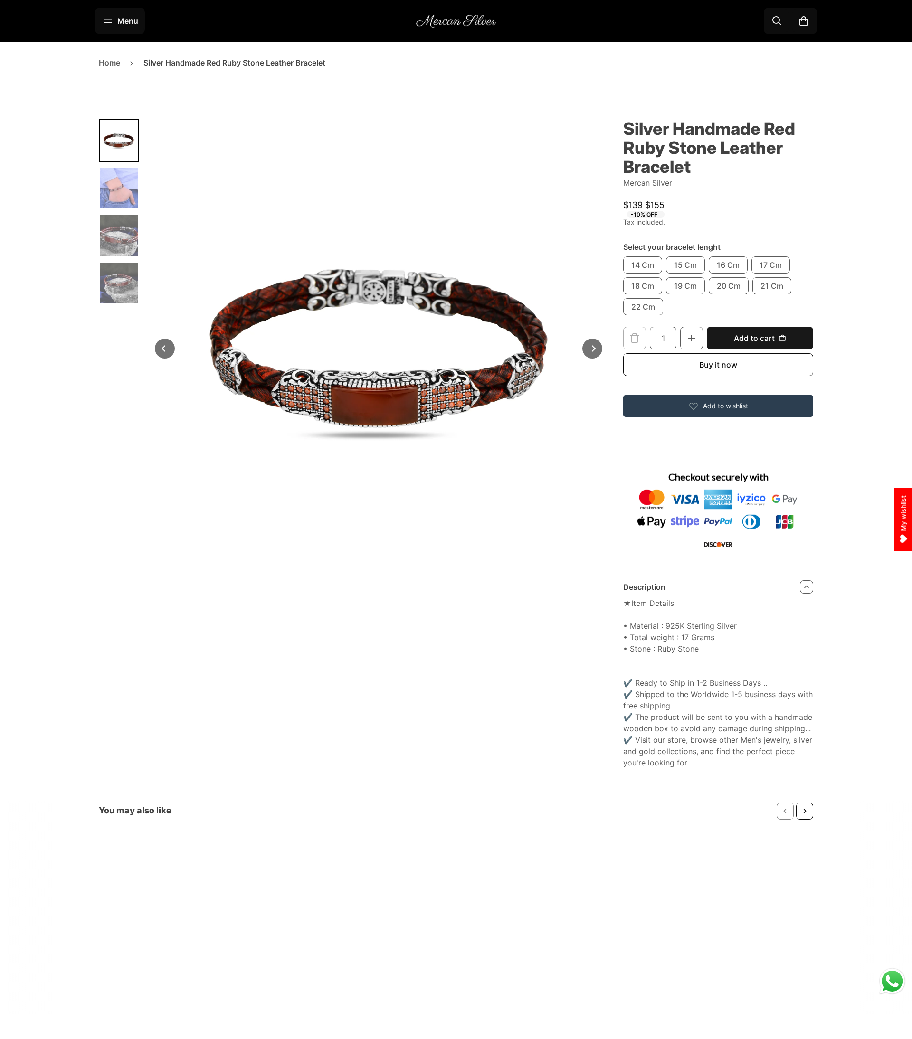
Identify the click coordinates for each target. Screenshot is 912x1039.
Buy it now (718, 364)
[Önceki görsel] (165, 349)
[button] (785, 811)
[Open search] (777, 20)
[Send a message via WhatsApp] (892, 981)
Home (109, 62)
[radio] (642, 265)
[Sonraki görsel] (592, 349)
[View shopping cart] (803, 20)
